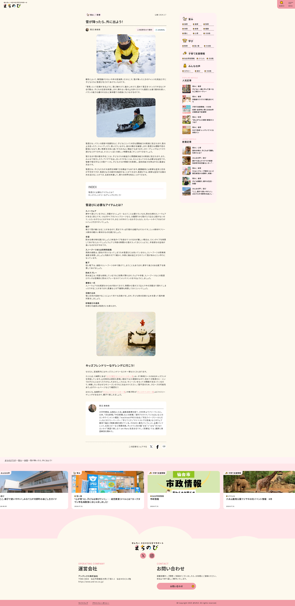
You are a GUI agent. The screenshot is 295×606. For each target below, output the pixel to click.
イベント (202, 58)
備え (186, 33)
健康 (207, 29)
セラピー (187, 71)
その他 (207, 33)
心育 (196, 33)
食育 (196, 24)
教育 (186, 46)
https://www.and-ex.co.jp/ (91, 581)
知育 (207, 24)
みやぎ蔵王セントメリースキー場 (120, 376)
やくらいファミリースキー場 (114, 391)
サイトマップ (83, 603)
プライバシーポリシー (100, 603)
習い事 (196, 46)
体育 (186, 29)
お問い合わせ (176, 586)
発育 (186, 24)
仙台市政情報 (189, 58)
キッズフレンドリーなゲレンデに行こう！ (104, 195)
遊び (198, 71)
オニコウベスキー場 (145, 391)
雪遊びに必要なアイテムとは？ (101, 192)
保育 (196, 29)
